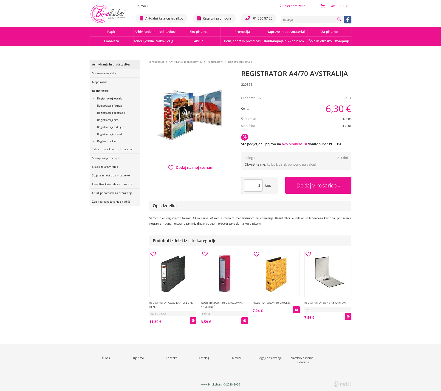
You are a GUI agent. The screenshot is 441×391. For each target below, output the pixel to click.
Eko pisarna (198, 31)
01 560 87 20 (262, 18)
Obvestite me (255, 164)
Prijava (142, 6)
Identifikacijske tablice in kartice (112, 184)
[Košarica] (334, 6)
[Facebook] (347, 19)
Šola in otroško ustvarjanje (329, 41)
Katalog (204, 358)
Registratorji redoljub (110, 127)
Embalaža (111, 41)
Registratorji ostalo (109, 98)
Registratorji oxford (109, 134)
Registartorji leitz (108, 141)
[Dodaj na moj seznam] (153, 254)
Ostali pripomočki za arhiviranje (112, 193)
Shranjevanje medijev (106, 158)
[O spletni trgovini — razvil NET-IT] (342, 384)
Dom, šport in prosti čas (242, 41)
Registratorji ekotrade (111, 113)
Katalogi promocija (217, 18)
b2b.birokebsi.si (294, 144)
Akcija (198, 41)
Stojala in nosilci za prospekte (111, 175)
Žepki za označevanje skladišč (111, 202)
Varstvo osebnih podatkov (302, 360)
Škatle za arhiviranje (105, 167)
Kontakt (171, 358)
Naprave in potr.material (286, 31)
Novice (237, 358)
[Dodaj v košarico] (192, 320)
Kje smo (138, 358)
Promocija (242, 31)
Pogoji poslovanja (269, 358)
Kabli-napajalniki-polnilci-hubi (286, 41)
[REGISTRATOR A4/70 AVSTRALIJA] (190, 114)
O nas (106, 358)
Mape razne (99, 82)
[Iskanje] (339, 19)
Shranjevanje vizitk (104, 73)
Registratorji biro (108, 120)
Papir (111, 31)
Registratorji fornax (109, 106)
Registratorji (100, 91)
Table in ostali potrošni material (112, 149)
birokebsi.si (156, 62)
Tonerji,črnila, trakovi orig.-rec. (155, 41)
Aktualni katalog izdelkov (164, 18)
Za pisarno (329, 31)
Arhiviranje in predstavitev (155, 31)
